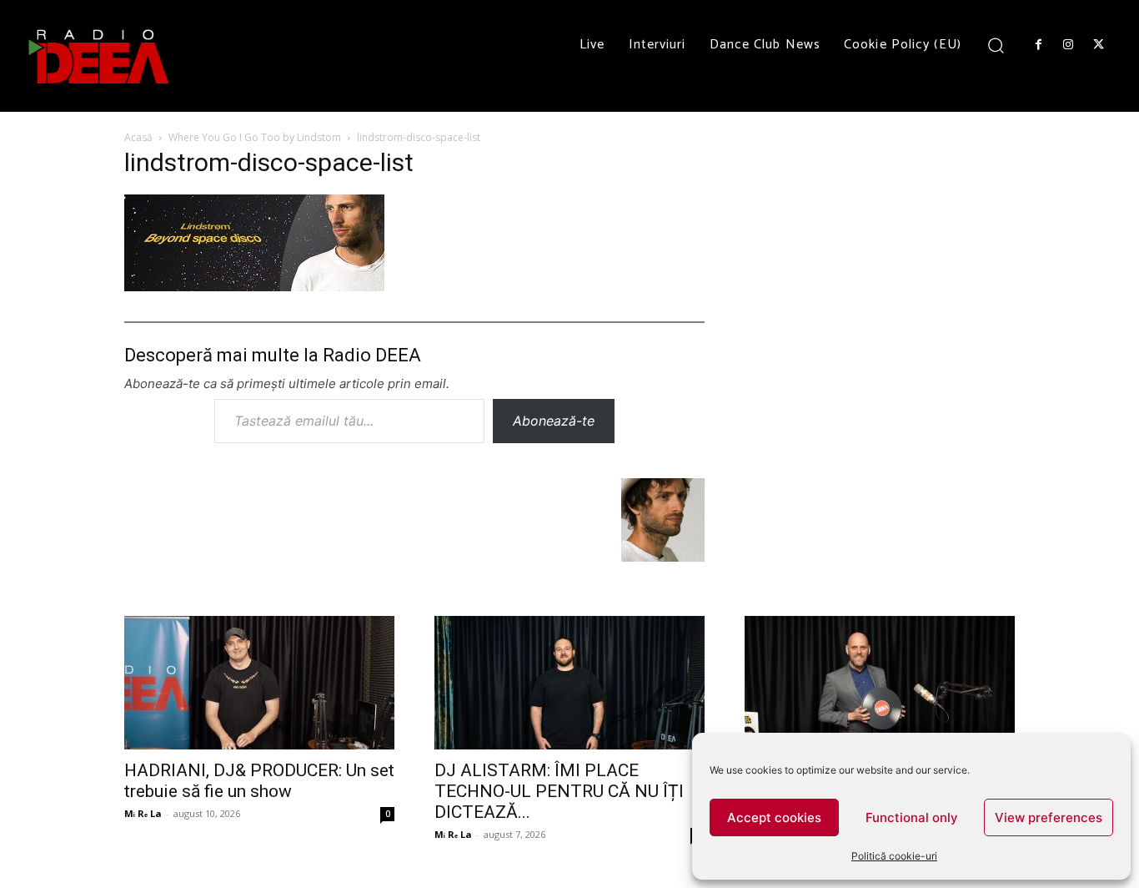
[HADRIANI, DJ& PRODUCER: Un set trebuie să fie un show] (259, 682)
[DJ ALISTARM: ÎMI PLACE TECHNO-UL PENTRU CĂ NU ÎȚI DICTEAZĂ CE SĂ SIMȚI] (569, 682)
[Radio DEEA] (100, 56)
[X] (1099, 45)
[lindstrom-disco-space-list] (254, 285)
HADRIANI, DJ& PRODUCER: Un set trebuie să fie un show (259, 780)
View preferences (1048, 817)
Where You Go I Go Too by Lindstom (254, 137)
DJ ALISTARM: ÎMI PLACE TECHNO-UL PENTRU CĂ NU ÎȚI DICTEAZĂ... (559, 791)
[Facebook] (1038, 45)
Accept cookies (774, 817)
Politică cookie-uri (894, 856)
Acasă (138, 137)
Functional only (912, 817)
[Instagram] (1068, 45)
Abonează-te (554, 420)
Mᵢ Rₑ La (143, 813)
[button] (996, 45)
